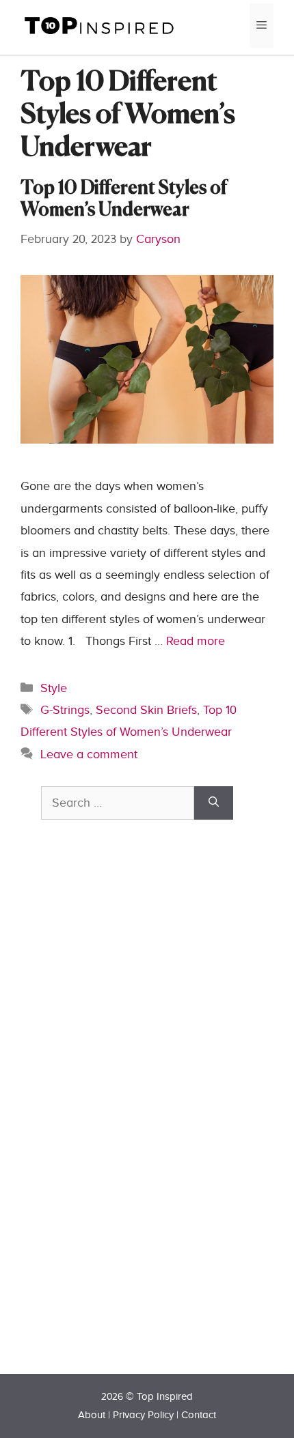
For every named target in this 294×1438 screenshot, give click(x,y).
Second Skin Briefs (146, 710)
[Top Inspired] (99, 25)
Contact (198, 1415)
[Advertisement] (143, 1120)
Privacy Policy (143, 1415)
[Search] (213, 803)
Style (53, 688)
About (91, 1415)
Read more (195, 641)
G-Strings (65, 710)
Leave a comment (88, 754)
